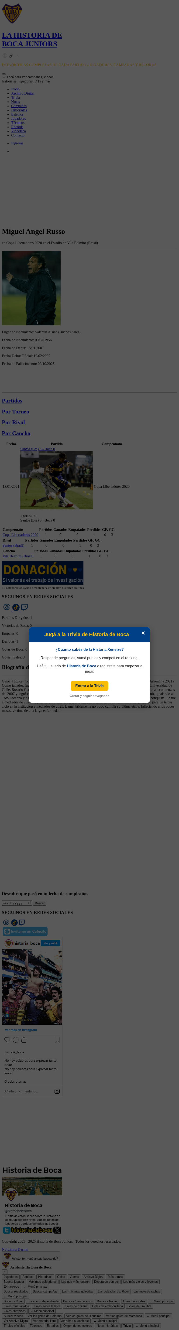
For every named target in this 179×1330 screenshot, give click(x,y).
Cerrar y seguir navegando (89, 696)
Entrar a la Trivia (89, 686)
